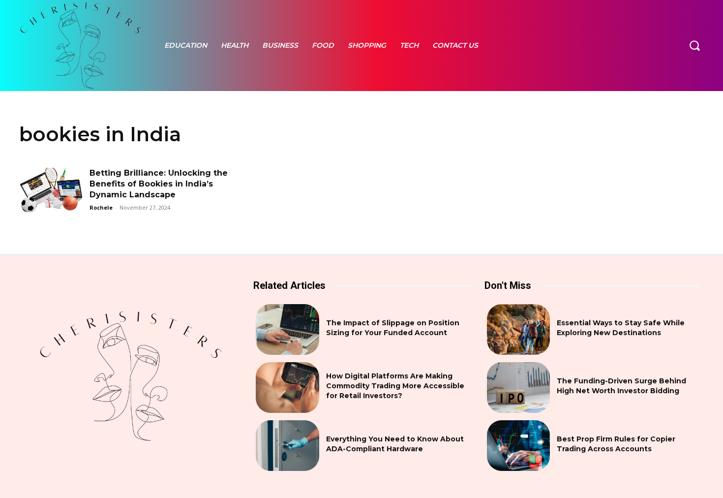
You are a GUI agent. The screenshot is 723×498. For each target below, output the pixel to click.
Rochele (101, 207)
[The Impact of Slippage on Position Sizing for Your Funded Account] (287, 329)
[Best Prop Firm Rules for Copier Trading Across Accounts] (518, 445)
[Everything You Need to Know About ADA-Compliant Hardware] (287, 445)
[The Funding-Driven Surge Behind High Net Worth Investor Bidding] (518, 387)
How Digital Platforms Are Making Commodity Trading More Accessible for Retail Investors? (395, 386)
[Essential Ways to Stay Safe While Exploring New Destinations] (518, 329)
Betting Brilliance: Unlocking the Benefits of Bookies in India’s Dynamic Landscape (159, 184)
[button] (694, 45)
